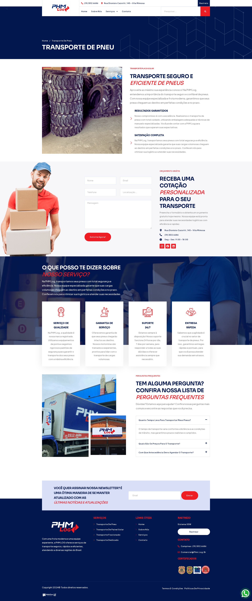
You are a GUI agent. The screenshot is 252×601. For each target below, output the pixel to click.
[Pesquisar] (205, 11)
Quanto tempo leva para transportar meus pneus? (165, 420)
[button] (173, 420)
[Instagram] (162, 246)
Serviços (110, 11)
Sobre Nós (96, 11)
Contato (126, 11)
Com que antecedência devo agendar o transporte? (166, 452)
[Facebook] (167, 246)
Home (84, 11)
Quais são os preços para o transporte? (159, 443)
